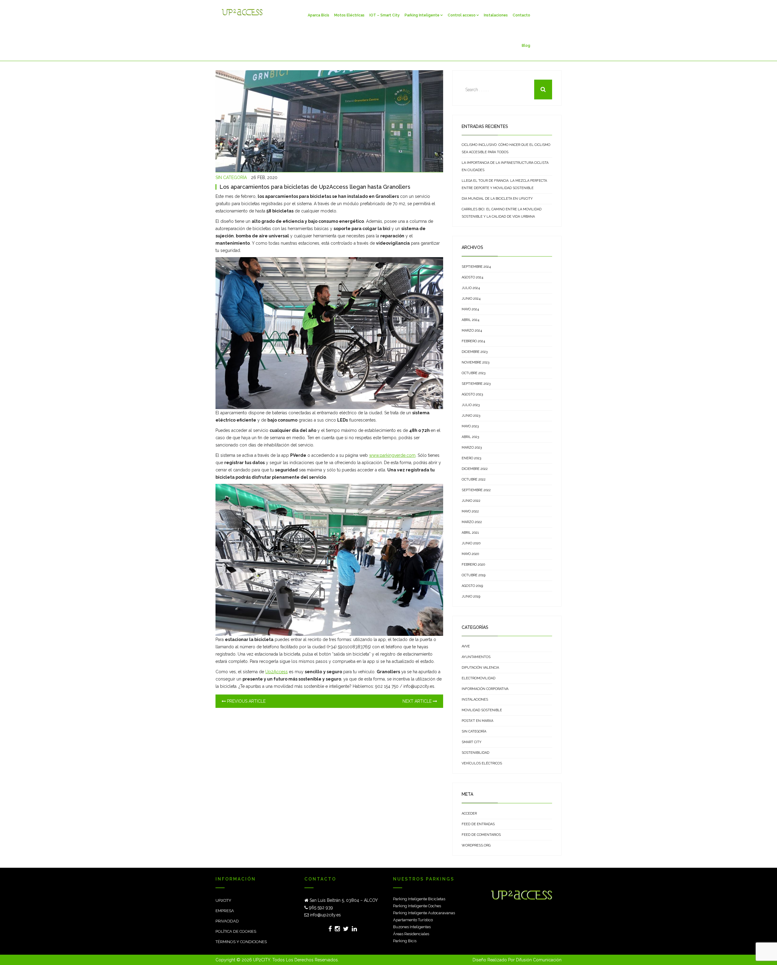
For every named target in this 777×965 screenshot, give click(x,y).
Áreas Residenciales (411, 934)
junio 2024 (471, 299)
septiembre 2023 (476, 384)
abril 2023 (470, 437)
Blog (526, 45)
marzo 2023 (472, 448)
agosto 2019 (472, 586)
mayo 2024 (470, 309)
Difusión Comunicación (539, 959)
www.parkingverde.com (392, 455)
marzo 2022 (472, 522)
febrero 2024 (473, 341)
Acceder (469, 813)
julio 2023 (471, 405)
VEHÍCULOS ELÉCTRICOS (482, 763)
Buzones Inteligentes (412, 927)
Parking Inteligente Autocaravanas (424, 913)
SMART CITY (471, 742)
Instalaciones (496, 15)
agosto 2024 (472, 277)
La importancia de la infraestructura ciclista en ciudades (505, 166)
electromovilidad (478, 678)
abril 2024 (470, 320)
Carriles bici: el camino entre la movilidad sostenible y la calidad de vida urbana (501, 213)
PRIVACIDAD (227, 921)
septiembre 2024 (476, 267)
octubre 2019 (473, 575)
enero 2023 (471, 458)
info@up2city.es (325, 914)
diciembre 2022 (475, 469)
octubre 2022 (474, 479)
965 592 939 (320, 907)
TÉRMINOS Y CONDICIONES (241, 941)
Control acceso (462, 15)
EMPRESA (224, 910)
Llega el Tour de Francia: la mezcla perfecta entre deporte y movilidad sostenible (504, 184)
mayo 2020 (470, 554)
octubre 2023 (473, 373)
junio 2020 (471, 543)
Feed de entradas (478, 824)
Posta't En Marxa (477, 721)
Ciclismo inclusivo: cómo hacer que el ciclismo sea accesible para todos (506, 148)
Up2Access (276, 671)
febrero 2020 (473, 565)
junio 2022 (471, 501)
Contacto (521, 15)
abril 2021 (470, 533)
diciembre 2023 (474, 352)
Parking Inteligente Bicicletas (419, 899)
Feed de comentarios (481, 835)
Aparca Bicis (318, 15)
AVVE (466, 646)
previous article (246, 701)
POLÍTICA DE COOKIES (235, 931)
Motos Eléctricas (349, 15)
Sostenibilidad (475, 753)
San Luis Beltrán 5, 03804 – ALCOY (343, 900)
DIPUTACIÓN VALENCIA (480, 668)
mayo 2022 (470, 511)
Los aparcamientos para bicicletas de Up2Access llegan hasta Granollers (314, 187)
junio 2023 (471, 416)
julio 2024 (471, 288)
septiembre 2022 (476, 490)
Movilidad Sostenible (482, 710)
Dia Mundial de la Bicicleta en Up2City (497, 199)
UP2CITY (223, 900)
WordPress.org (476, 845)
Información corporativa (485, 689)
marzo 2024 (472, 331)
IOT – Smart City (384, 15)
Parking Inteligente (422, 15)
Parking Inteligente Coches (417, 906)
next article (417, 701)
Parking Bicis (404, 941)
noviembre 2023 (475, 362)
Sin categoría (231, 177)
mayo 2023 (470, 426)
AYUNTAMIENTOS (476, 657)
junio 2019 (471, 596)
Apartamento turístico (413, 920)
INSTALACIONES (475, 699)
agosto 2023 (472, 394)
